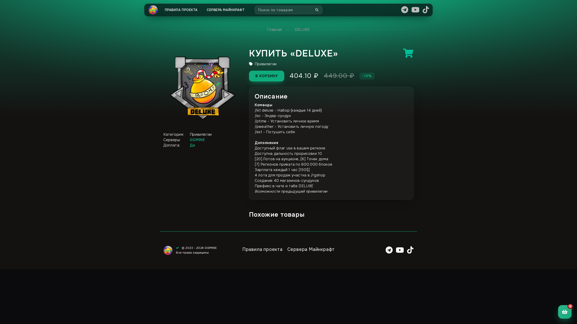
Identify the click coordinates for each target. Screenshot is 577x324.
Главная (274, 29)
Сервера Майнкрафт (226, 10)
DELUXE (302, 29)
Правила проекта (181, 10)
